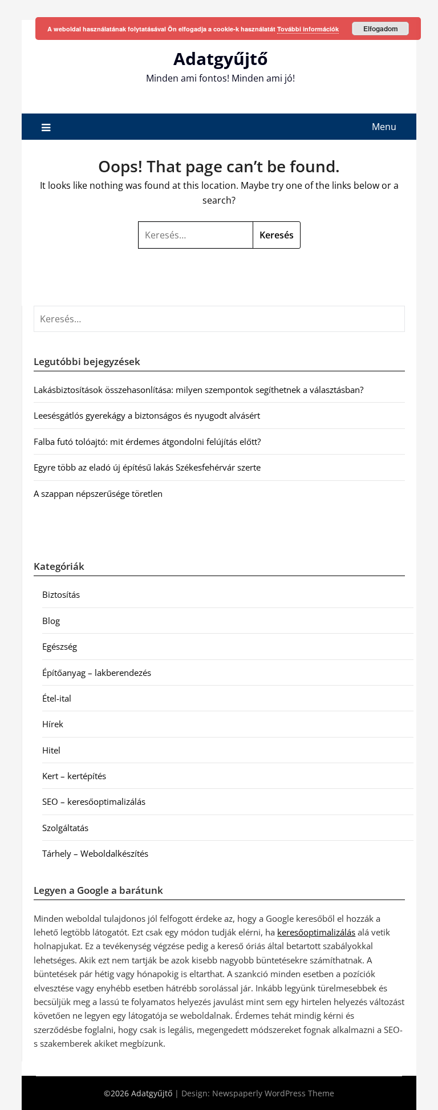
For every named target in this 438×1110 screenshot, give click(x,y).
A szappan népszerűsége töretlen (98, 493)
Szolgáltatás (65, 827)
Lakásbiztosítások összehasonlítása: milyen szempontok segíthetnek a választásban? (198, 389)
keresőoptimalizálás (316, 932)
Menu (384, 126)
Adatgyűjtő (220, 58)
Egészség (59, 646)
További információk (308, 29)
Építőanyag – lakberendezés (96, 672)
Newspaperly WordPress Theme (273, 1093)
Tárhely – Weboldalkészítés (95, 853)
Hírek (52, 724)
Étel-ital (56, 698)
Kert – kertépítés (74, 775)
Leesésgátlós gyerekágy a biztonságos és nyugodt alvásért (147, 415)
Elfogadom (380, 28)
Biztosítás (61, 594)
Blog (51, 620)
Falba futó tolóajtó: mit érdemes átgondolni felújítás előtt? (147, 441)
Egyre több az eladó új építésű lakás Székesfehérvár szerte (147, 467)
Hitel (51, 750)
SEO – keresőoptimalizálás (93, 801)
